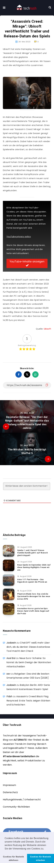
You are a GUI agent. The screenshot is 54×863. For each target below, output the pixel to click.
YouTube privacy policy (18, 236)
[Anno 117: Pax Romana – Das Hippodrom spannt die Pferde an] (8, 580)
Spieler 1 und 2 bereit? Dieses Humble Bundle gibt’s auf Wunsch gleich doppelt (32, 552)
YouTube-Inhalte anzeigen (27, 261)
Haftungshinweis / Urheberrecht (22, 799)
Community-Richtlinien (16, 806)
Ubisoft (47, 328)
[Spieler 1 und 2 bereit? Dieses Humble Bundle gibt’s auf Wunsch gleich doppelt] (8, 551)
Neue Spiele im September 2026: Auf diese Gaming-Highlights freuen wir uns (34, 567)
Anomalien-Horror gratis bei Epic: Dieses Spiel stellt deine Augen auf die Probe (33, 611)
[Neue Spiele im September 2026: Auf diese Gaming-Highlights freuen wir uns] (8, 565)
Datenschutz (10, 792)
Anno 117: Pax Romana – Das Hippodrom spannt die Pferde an (32, 581)
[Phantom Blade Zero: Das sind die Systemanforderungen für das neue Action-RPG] (8, 594)
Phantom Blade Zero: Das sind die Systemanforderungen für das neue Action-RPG (33, 596)
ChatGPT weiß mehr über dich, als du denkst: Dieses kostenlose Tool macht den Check (28, 647)
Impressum (9, 785)
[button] (45, 848)
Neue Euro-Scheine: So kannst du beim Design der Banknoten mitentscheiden (28, 662)
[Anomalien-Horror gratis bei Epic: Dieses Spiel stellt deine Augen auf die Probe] (8, 609)
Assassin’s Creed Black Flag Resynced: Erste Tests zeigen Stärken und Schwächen (28, 700)
